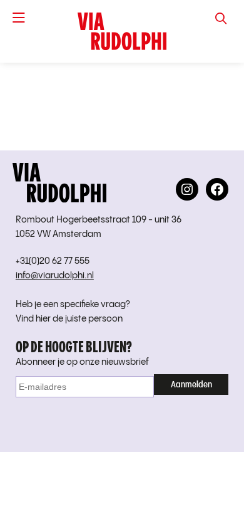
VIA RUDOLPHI (122, 31)
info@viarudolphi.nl (55, 275)
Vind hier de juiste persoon (69, 319)
